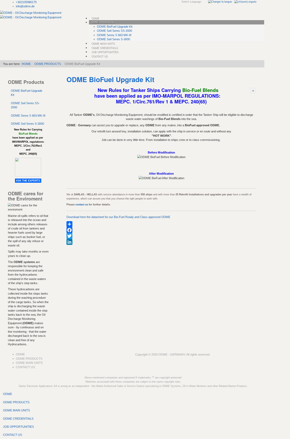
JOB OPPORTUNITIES (18, 426)
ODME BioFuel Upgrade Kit (26, 92)
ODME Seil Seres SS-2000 (25, 105)
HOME (26, 64)
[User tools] (253, 90)
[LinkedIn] (161, 242)
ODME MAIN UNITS (16, 410)
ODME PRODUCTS (47, 64)
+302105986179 (26, 2)
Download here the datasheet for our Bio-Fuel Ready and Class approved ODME (118, 217)
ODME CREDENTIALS (18, 418)
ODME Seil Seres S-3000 (27, 123)
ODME (7, 394)
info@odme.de (25, 6)
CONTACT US (12, 434)
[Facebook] (161, 230)
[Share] (161, 224)
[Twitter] (161, 236)
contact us (81, 204)
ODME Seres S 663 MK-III (28, 115)
